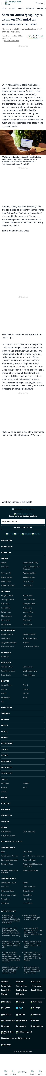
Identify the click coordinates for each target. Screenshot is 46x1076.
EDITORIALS (6, 773)
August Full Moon (29, 871)
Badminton (5, 795)
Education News (29, 687)
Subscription (5, 1001)
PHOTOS (4, 737)
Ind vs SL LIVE (28, 593)
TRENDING (5, 725)
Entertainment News (8, 906)
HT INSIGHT (5, 815)
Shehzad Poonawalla (30, 882)
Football (26, 795)
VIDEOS (4, 743)
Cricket (20, 8)
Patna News (5, 632)
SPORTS (4, 791)
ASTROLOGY (6, 664)
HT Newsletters (36, 997)
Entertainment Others (31, 658)
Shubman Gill (6, 585)
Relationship (5, 709)
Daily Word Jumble (8, 847)
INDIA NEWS (6, 564)
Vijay (3, 863)
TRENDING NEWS (8, 859)
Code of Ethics (36, 1001)
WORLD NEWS (7, 558)
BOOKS (4, 809)
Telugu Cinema (28, 902)
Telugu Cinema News (8, 654)
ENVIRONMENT (7, 755)
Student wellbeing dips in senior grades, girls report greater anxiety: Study (32, 955)
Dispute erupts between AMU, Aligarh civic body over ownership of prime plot (11, 955)
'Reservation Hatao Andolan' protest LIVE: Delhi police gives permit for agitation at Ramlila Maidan (33, 967)
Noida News (27, 628)
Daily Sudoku (6, 843)
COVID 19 (5, 833)
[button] (2, 3)
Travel (25, 709)
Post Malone (27, 863)
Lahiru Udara (27, 597)
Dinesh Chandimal (7, 597)
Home (4, 8)
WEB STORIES (6, 719)
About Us (4, 993)
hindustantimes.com (11, 41)
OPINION (4, 767)
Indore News (5, 619)
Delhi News (5, 615)
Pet (2, 713)
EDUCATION (6, 674)
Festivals (26, 701)
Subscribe (39, 3)
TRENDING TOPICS (8, 890)
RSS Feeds (20, 1006)
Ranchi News (6, 636)
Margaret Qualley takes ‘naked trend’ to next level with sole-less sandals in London (11, 981)
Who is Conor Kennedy (9, 867)
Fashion (4, 701)
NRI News (5, 915)
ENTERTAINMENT (8, 642)
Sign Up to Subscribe (23, 537)
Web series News (7, 658)
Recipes (26, 705)
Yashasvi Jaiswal (29, 589)
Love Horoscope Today (9, 871)
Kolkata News (6, 623)
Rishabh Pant (6, 593)
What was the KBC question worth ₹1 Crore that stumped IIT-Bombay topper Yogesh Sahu (33, 943)
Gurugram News (29, 615)
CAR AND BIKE (7, 779)
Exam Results (6, 687)
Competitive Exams (8, 682)
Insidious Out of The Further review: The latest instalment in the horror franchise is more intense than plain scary (11, 943)
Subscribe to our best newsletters (23, 525)
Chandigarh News (7, 611)
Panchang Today (7, 876)
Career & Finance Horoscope (33, 867)
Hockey (4, 799)
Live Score (5, 578)
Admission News (7, 678)
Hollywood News (29, 646)
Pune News (27, 632)
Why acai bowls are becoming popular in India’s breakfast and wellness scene (32, 981)
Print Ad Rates (21, 1001)
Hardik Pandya (6, 589)
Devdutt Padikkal (29, 585)
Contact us (20, 993)
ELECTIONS (5, 821)
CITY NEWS (5, 603)
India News (30, 8)
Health (3, 705)
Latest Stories (8, 923)
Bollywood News (7, 646)
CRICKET (4, 570)
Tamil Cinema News (30, 650)
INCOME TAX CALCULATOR (11, 853)
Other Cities (27, 636)
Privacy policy (6, 997)
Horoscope (5, 668)
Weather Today (21, 997)
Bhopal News (28, 607)
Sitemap (4, 1006)
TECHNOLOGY (6, 785)
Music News (5, 650)
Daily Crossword (29, 843)
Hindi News (27, 911)
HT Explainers (28, 915)
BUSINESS (5, 731)
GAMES (4, 839)
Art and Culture (6, 697)
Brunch (25, 697)
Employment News (30, 682)
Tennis (25, 799)
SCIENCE (4, 761)
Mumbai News (6, 628)
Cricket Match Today (30, 574)
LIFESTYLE (5, 692)
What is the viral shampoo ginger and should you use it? (32, 928)
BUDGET (4, 749)
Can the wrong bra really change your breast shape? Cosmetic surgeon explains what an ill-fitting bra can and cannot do (11, 968)
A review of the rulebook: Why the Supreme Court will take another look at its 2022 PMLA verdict (11, 930)
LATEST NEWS (6, 552)
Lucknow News (28, 623)
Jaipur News (27, 619)
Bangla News (27, 906)
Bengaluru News (7, 607)
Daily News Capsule (9, 531)
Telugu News (5, 911)
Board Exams (28, 678)
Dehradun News (29, 611)
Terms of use (36, 993)
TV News (26, 654)
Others (3, 803)
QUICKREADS (6, 827)
